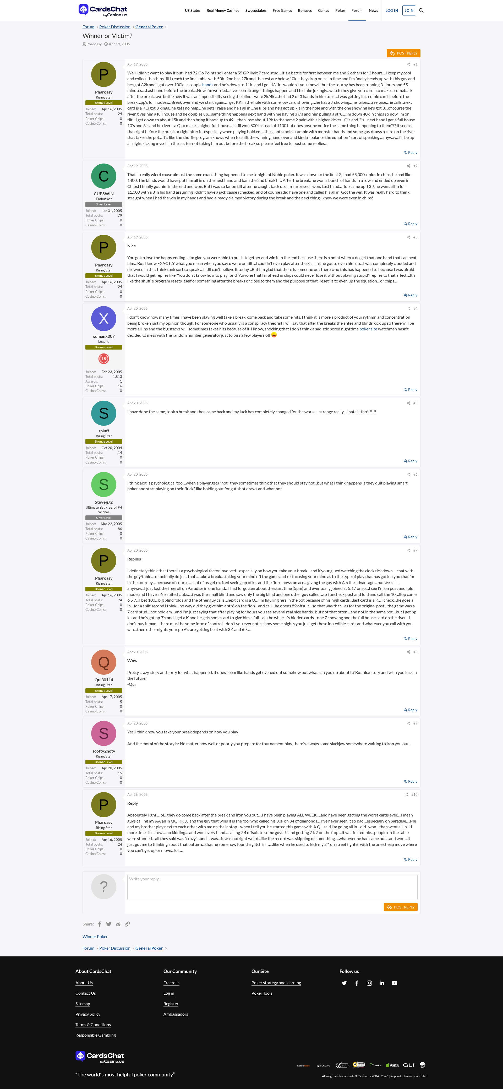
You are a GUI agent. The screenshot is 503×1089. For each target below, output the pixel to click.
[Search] (421, 11)
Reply (412, 152)
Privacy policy (87, 1013)
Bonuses (305, 10)
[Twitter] (344, 983)
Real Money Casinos (223, 10)
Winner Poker (95, 936)
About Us (84, 982)
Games (323, 10)
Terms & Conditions (93, 1024)
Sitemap (82, 1003)
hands (207, 84)
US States (192, 10)
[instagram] (369, 983)
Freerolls (171, 982)
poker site (368, 328)
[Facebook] (357, 983)
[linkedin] (382, 983)
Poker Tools (262, 992)
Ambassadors (175, 1013)
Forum (357, 10)
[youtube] (394, 983)
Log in (168, 992)
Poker (340, 10)
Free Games (282, 10)
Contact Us (85, 992)
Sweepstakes (255, 10)
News (373, 10)
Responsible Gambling (95, 1034)
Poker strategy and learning (276, 982)
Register (170, 1003)
